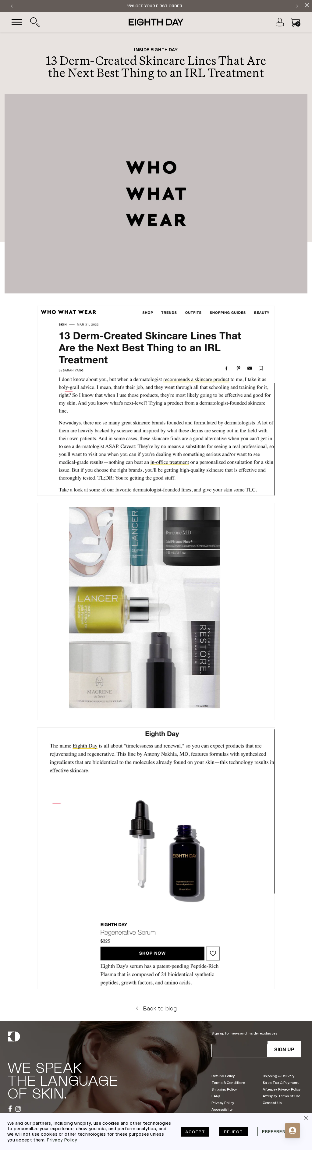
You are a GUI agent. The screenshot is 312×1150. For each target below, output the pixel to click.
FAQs (215, 1096)
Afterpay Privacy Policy (282, 1089)
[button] (34, 22)
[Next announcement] (297, 6)
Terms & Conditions (228, 1082)
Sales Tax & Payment (281, 1082)
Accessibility (222, 1109)
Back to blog (160, 1008)
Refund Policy (223, 1076)
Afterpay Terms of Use (282, 1096)
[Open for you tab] (292, 1130)
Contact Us (272, 1103)
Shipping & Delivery (279, 1076)
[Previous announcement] (12, 6)
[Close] (306, 1119)
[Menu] (16, 22)
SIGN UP (284, 1049)
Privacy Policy (222, 1103)
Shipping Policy (224, 1089)
